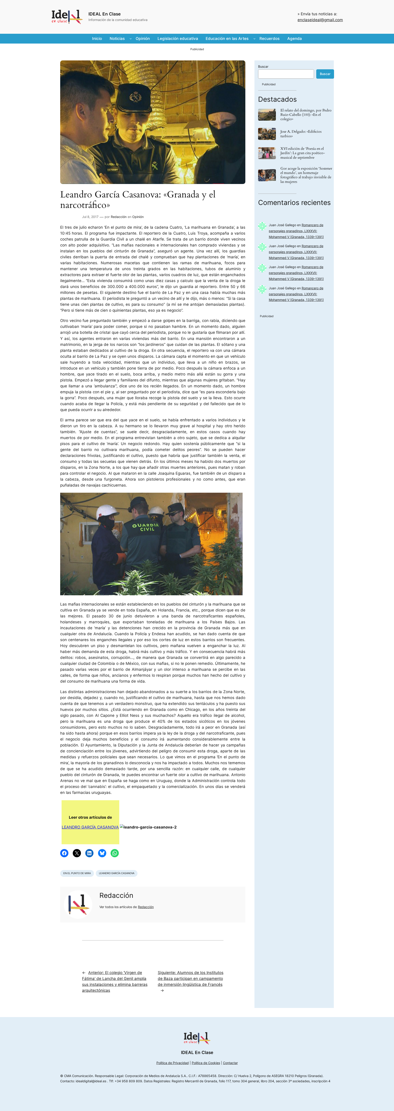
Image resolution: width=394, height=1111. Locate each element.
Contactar (230, 1063)
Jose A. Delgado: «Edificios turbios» (300, 133)
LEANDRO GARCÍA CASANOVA (90, 827)
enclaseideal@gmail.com (320, 20)
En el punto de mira (77, 873)
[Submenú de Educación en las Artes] (254, 38)
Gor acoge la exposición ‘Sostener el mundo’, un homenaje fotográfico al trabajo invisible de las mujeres (306, 175)
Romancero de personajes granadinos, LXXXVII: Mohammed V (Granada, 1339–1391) (296, 231)
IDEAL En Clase (104, 14)
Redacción (119, 217)
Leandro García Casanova (116, 873)
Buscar (263, 66)
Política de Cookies (206, 1063)
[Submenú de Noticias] (131, 38)
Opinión (138, 217)
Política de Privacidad (172, 1063)
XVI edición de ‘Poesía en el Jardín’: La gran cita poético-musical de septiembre (302, 153)
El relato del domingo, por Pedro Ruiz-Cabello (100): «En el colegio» (306, 115)
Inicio (97, 38)
